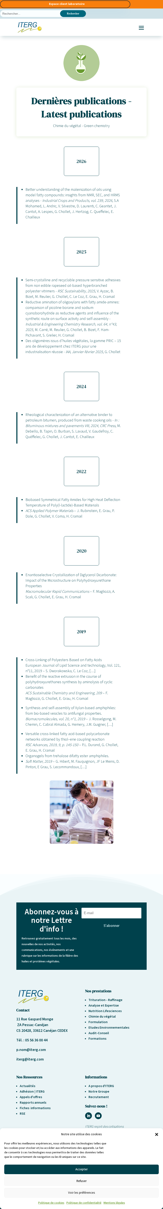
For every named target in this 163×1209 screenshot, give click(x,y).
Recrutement (99, 1097)
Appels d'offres (31, 1097)
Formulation (98, 1022)
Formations (97, 1038)
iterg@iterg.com (30, 1059)
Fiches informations (35, 1108)
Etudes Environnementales (109, 1027)
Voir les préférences (81, 1193)
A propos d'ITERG (101, 1086)
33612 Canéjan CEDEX (50, 1030)
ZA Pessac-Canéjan (32, 1025)
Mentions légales (114, 1203)
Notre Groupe (99, 1091)
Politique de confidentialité (83, 1203)
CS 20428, (24, 1030)
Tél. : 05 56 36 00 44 (32, 1040)
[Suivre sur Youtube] (98, 1115)
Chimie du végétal (102, 1016)
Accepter (81, 1169)
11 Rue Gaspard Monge (34, 1019)
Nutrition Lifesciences (105, 1011)
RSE (22, 1113)
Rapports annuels (33, 1102)
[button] (157, 1134)
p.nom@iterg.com (31, 1049)
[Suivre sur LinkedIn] (88, 1115)
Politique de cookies (51, 1203)
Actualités (27, 1086)
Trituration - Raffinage (105, 1000)
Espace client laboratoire (67, 4)
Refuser (81, 1181)
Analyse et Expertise (104, 1005)
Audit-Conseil (99, 1033)
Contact (23, 1010)
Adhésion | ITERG (32, 1091)
